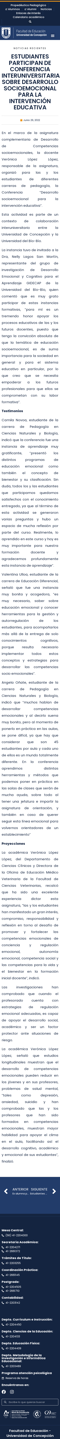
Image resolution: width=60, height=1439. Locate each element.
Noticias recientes (30, 48)
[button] (30, 21)
